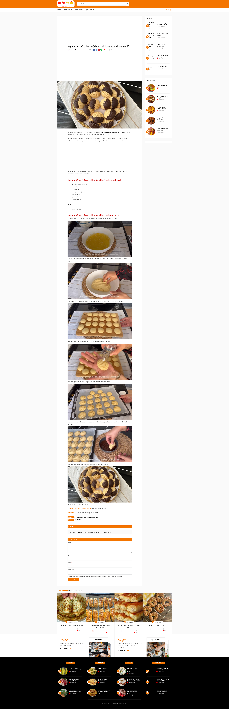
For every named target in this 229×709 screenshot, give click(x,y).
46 (129, 673)
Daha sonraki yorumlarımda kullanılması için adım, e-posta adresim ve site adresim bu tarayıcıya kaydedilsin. (96, 576)
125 (159, 110)
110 (129, 695)
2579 (159, 68)
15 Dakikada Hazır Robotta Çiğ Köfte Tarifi (132, 691)
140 (159, 99)
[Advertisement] (99, 28)
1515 (159, 59)
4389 (159, 37)
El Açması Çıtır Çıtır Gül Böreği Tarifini (79, 508)
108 (129, 682)
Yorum (69, 542)
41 (100, 671)
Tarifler (59, 10)
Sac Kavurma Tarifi (162, 66)
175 (159, 121)
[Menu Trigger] (215, 3)
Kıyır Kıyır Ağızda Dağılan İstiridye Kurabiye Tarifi (86, 517)
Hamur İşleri (101, 622)
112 (71, 693)
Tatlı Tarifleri (78, 520)
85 (71, 671)
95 (158, 89)
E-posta (70, 562)
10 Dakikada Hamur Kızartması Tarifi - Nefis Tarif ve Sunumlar (93, 532)
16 (107, 632)
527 (159, 682)
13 (79, 630)
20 (106, 50)
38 (100, 682)
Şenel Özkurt (72, 513)
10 (136, 632)
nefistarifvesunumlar (76, 50)
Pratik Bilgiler (78, 10)
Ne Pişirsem (68, 10)
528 (159, 671)
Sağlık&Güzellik (89, 10)
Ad (69, 555)
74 (100, 695)
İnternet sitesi (71, 569)
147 (159, 132)
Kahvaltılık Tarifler (72, 622)
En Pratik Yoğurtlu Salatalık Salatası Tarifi (132, 670)
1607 (159, 26)
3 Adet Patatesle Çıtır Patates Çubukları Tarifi (104, 691)
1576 (159, 48)
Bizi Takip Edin (64, 648)
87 (71, 682)
